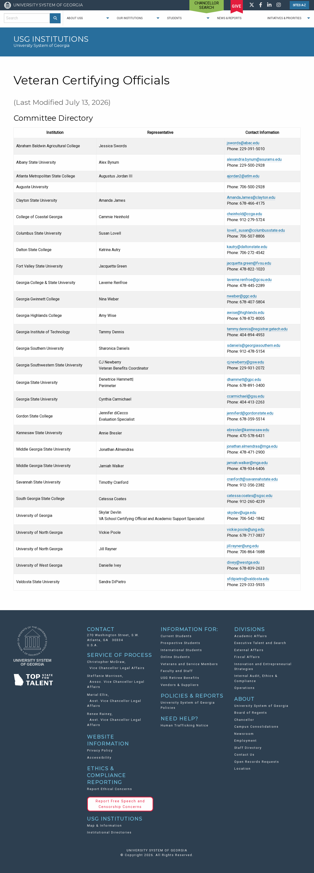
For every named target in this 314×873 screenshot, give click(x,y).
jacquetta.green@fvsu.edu (249, 263)
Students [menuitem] (174, 18)
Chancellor (244, 720)
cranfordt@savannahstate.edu (252, 479)
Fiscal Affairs (247, 657)
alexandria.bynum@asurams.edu (254, 159)
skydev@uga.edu (241, 512)
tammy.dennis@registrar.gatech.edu (257, 329)
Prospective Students (180, 643)
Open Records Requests (256, 762)
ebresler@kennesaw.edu (248, 430)
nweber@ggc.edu (242, 296)
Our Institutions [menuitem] (130, 18)
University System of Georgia (261, 706)
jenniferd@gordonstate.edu (250, 413)
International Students (181, 650)
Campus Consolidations (256, 726)
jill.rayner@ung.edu (243, 546)
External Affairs (249, 650)
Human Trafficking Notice (185, 725)
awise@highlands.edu (245, 312)
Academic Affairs (250, 636)
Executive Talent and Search (260, 643)
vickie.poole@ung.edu (245, 529)
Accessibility (99, 757)
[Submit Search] (55, 18)
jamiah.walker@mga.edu (247, 462)
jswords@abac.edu (243, 143)
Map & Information (104, 825)
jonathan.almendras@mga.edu (252, 446)
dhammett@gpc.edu (244, 379)
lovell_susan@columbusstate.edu (256, 230)
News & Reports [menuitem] (229, 18)
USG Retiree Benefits (180, 678)
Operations (244, 688)
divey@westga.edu (243, 562)
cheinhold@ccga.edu (244, 214)
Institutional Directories (109, 832)
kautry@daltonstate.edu (247, 246)
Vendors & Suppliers (180, 685)
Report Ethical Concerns (109, 789)
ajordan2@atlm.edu (243, 176)
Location (242, 768)
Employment (245, 740)
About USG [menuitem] (75, 18)
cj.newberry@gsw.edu (245, 362)
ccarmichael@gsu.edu (245, 396)
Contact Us (244, 754)
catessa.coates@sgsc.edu (249, 495)
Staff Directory (248, 748)
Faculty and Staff (177, 671)
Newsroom (244, 734)
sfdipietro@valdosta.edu (248, 579)
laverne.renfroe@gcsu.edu (249, 279)
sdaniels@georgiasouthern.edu (253, 345)
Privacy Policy (100, 750)
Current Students (176, 636)
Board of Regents (250, 712)
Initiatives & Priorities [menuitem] (284, 18)
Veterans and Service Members (189, 664)
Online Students (175, 657)
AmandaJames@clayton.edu (251, 197)
